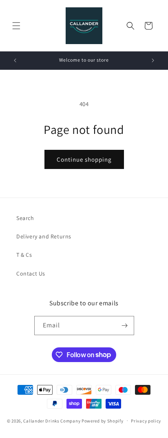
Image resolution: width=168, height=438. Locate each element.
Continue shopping (84, 159)
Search (25, 218)
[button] (16, 26)
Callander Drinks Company (51, 420)
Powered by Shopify (103, 420)
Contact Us (30, 273)
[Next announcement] (153, 60)
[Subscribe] (125, 325)
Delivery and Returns (43, 236)
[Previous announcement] (15, 60)
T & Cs (24, 254)
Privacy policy (146, 421)
